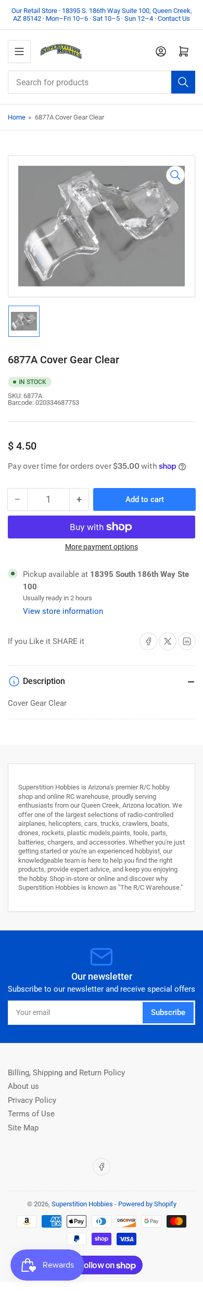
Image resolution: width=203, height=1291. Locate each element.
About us (23, 1086)
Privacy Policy (32, 1100)
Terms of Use (31, 1113)
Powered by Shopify (147, 1204)
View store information (63, 611)
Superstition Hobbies (82, 1204)
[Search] (183, 82)
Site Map (23, 1127)
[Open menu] (19, 51)
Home (17, 117)
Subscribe (168, 1012)
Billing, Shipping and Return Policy (66, 1072)
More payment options (101, 547)
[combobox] (101, 82)
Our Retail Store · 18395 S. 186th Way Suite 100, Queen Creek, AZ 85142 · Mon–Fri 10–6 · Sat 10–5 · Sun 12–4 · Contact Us (101, 14)
